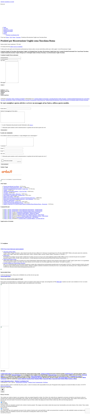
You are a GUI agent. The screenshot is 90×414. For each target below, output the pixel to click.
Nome (4, 57)
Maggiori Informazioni (6, 386)
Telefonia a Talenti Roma (9, 200)
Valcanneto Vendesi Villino (9, 251)
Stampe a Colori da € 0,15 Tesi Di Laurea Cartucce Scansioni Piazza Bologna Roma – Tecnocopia (25, 204)
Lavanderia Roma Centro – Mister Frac (12, 194)
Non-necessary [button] (4, 407)
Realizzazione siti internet (21, 382)
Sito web (2, 153)
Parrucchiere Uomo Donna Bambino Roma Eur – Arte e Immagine (18, 199)
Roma (13, 98)
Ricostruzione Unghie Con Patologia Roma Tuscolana (18, 100)
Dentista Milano (64, 378)
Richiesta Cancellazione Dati (21, 381)
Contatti (5, 190)
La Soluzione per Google (75, 376)
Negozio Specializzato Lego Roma (11, 186)
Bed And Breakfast (63, 377)
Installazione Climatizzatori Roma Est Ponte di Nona (28, 212)
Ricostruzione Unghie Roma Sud (37, 100)
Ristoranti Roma (52, 374)
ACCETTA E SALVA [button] (6, 412)
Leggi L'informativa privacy (7, 381)
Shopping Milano (38, 378)
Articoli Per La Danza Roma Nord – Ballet (12, 187)
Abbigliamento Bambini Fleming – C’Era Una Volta (15, 191)
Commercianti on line (6, 373)
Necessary (4, 402)
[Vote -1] (5, 209)
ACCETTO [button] (83, 384)
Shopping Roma (30, 378)
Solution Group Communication (35, 382)
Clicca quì (59, 281)
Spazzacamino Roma (6, 276)
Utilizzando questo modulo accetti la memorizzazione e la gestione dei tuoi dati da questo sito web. (24, 156)
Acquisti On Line (69, 373)
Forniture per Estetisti (19, 98)
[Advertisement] (43, 16)
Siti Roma (45, 382)
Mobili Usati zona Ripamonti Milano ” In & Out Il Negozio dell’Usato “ (19, 197)
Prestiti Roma (6, 255)
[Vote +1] (10, 209)
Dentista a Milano (72, 378)
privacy (31, 125)
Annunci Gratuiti (45, 373)
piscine (19, 378)
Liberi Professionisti (36, 376)
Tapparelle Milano (47, 378)
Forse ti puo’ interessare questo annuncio (14, 249)
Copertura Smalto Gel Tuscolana (41, 98)
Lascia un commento (17, 46)
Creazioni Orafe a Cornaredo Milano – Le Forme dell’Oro (31, 218)
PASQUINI (15, 209)
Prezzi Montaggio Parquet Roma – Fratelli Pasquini (30, 209)
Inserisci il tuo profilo (8, 196)
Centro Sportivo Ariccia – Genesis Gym (12, 201)
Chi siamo (5, 192)
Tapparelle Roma (56, 378)
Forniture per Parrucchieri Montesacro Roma (13, 202)
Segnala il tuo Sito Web (36, 377)
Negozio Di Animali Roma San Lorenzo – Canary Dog (15, 189)
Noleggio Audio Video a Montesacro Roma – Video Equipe (31, 214)
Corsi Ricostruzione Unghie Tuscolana (57, 98)
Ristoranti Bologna (16, 374)
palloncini (23, 378)
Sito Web (3, 60)
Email (4, 59)
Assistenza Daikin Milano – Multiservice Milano (28, 213)
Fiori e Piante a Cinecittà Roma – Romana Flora (14, 195)
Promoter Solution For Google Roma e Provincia (14, 263)
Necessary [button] (3, 401)
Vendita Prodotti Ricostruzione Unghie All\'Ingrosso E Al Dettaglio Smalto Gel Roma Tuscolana (66, 100)
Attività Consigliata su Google (7, 1)
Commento (3, 145)
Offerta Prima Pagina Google (9, 259)
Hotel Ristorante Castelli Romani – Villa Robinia (27, 217)
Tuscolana (9, 98)
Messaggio (3, 82)
